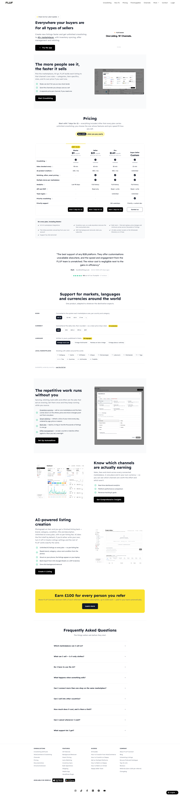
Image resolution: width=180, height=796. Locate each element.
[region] (90, 179)
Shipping (65, 768)
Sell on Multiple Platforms (99, 760)
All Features (66, 752)
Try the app (47, 48)
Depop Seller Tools (97, 768)
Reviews (122, 766)
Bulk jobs (43, 425)
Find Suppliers (136, 3)
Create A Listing (45, 571)
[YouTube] (105, 791)
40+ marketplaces (46, 37)
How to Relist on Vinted (99, 766)
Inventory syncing (46, 410)
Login (173, 3)
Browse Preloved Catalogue (129, 760)
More (155, 3)
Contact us (135, 209)
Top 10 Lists (124, 763)
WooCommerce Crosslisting (43, 754)
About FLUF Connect (127, 752)
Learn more (90, 606)
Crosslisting (107, 3)
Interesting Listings (126, 757)
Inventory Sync (67, 763)
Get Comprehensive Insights (109, 499)
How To (117, 3)
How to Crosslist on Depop (100, 757)
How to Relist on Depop (99, 763)
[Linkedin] (93, 791)
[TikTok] (81, 791)
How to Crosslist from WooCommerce (103, 754)
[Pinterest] (99, 791)
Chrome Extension (40, 766)
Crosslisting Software (41, 752)
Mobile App (66, 771)
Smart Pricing (66, 757)
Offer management (47, 431)
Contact (165, 3)
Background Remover (69, 754)
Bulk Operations (67, 766)
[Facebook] (87, 791)
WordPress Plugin (68, 774)
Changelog (123, 771)
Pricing (125, 3)
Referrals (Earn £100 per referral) (130, 768)
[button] (158, 2)
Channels (147, 3)
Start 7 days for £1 (75, 209)
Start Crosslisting (45, 98)
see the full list (61, 367)
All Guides (94, 752)
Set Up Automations (46, 440)
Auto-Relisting (67, 760)
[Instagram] (75, 791)
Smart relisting (45, 419)
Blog (121, 754)
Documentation (39, 763)
